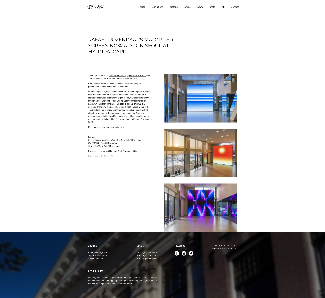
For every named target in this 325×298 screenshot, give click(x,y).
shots (212, 7)
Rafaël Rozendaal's (117, 76)
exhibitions (157, 7)
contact (235, 7)
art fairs (174, 7)
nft (223, 7)
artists (187, 7)
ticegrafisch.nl (224, 248)
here (122, 127)
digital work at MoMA (136, 76)
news (200, 7)
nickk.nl (233, 248)
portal (142, 7)
